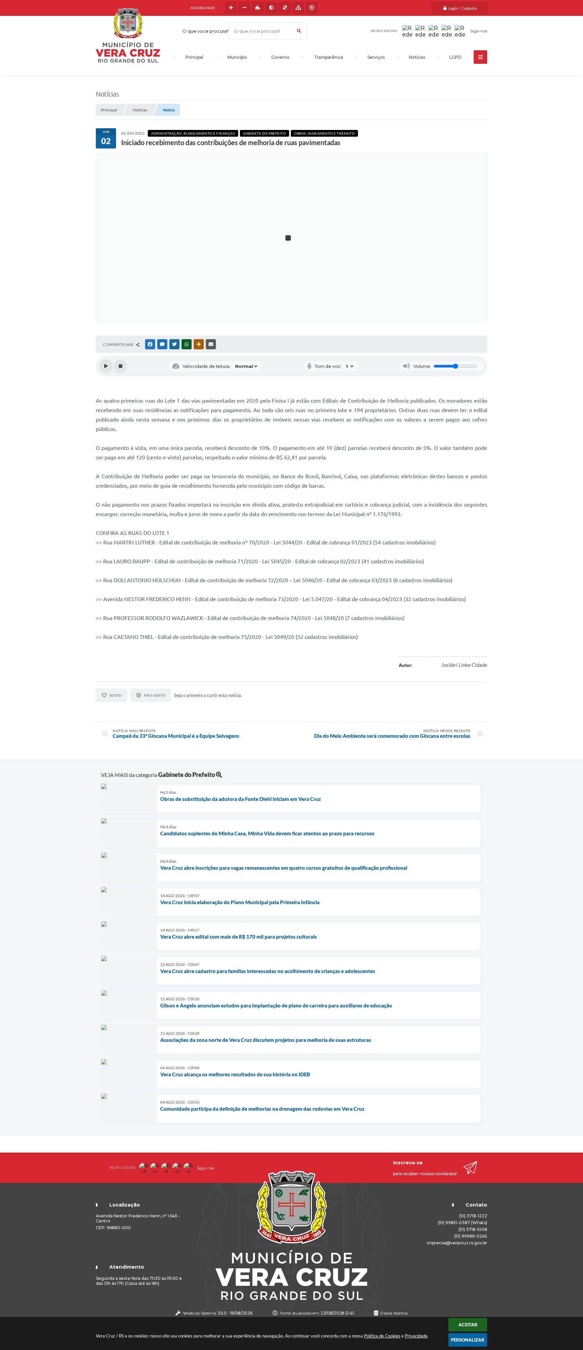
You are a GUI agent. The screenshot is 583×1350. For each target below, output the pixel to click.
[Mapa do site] (298, 8)
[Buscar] (299, 31)
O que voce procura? (206, 31)
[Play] (106, 366)
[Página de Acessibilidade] (312, 8)
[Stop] (120, 366)
